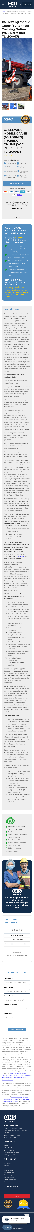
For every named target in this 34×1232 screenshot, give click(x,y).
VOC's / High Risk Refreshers (14, 1155)
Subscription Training (11, 1153)
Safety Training (9, 1150)
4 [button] (19, 217)
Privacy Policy (9, 1177)
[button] (3, 4)
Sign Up (17, 1196)
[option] (17, 205)
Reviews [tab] (7, 944)
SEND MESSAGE (17, 1029)
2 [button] (16, 217)
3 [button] (17, 217)
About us (7, 1168)
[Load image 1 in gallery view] (5, 106)
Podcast (7, 1165)
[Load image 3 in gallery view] (21, 106)
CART (28, 4)
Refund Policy (9, 1172)
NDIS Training (9, 1148)
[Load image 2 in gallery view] (13, 106)
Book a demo (8, 1170)
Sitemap (7, 1182)
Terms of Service (10, 1179)
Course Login (8, 1175)
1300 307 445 (15, 1126)
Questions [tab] (19, 944)
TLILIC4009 (19, 556)
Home (4, 11)
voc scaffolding (16, 1097)
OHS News (7, 1163)
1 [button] (14, 217)
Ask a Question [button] (18, 939)
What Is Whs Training (21, 1075)
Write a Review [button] (18, 935)
